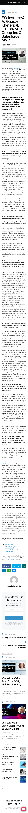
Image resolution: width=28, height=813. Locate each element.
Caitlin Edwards (6, 44)
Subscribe (14, 618)
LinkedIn (4, 464)
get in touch (13, 560)
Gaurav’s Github (9, 548)
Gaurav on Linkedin (10, 546)
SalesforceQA (17, 68)
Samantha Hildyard (7, 687)
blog (5, 333)
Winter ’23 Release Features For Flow (8, 763)
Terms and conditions (10, 808)
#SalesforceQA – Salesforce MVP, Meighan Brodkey (11, 681)
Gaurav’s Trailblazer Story (12, 550)
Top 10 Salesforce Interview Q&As (7, 770)
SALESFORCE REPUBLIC (13, 2)
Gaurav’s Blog (9, 552)
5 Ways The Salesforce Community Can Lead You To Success (10, 756)
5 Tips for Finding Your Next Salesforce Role (9, 748)
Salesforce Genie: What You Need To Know (9, 778)
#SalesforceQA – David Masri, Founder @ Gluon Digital (13, 725)
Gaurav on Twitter (10, 544)
